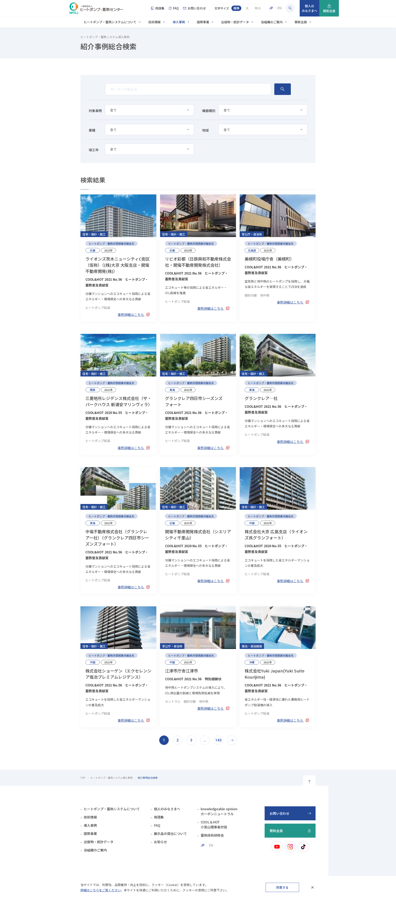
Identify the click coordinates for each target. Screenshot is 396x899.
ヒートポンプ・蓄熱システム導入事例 (112, 777)
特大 (258, 8)
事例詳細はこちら (131, 314)
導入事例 (179, 22)
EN (279, 8)
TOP (82, 777)
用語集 (159, 817)
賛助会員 (301, 22)
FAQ (157, 825)
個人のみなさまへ (167, 808)
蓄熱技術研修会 (212, 835)
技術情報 (154, 22)
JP (271, 8)
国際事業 (203, 22)
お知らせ (160, 841)
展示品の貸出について (170, 833)
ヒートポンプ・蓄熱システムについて (110, 22)
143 (218, 740)
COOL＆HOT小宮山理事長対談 (214, 824)
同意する (282, 887)
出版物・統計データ (235, 22)
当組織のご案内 (272, 22)
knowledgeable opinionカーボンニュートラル (219, 811)
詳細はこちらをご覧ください (100, 890)
